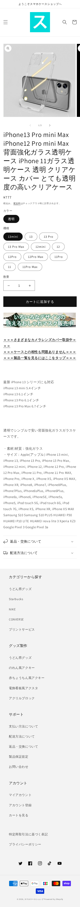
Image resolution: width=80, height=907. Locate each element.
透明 (11, 219)
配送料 (17, 203)
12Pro (12, 257)
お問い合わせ (18, 767)
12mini (41, 247)
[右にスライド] (50, 125)
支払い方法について (23, 726)
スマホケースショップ (34, 899)
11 (9, 267)
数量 (6, 277)
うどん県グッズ (20, 589)
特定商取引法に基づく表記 (28, 834)
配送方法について (22, 736)
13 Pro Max (16, 247)
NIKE (12, 609)
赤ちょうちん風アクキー (27, 678)
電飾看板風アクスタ (23, 688)
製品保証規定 (18, 757)
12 (58, 247)
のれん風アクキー (22, 668)
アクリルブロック (22, 698)
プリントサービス (22, 629)
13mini (13, 237)
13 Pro (48, 237)
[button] (5, 22)
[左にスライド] (30, 125)
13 (31, 237)
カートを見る (18, 815)
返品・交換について (23, 746)
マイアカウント (20, 795)
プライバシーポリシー (25, 844)
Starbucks (16, 599)
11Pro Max (30, 267)
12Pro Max (35, 257)
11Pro (58, 257)
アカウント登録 (20, 805)
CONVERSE (16, 619)
